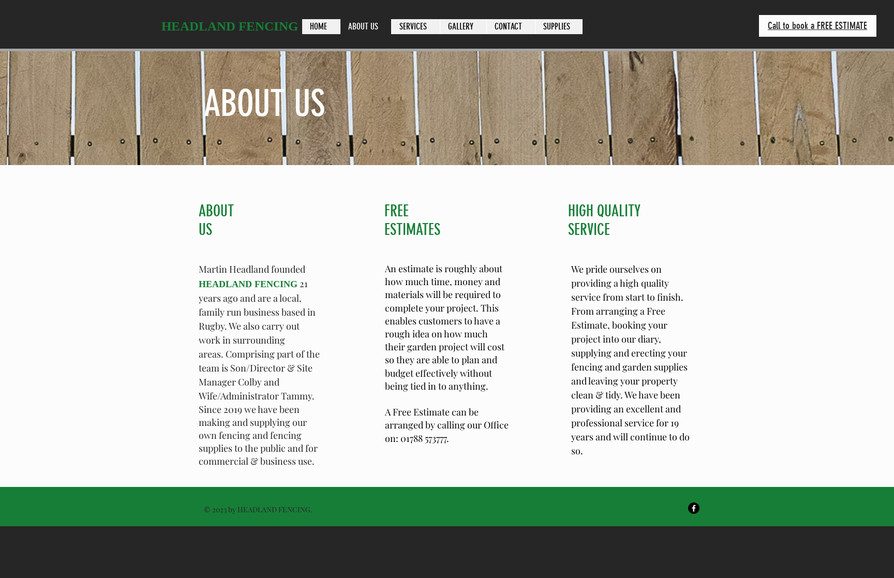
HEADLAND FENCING (229, 26)
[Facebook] (693, 508)
